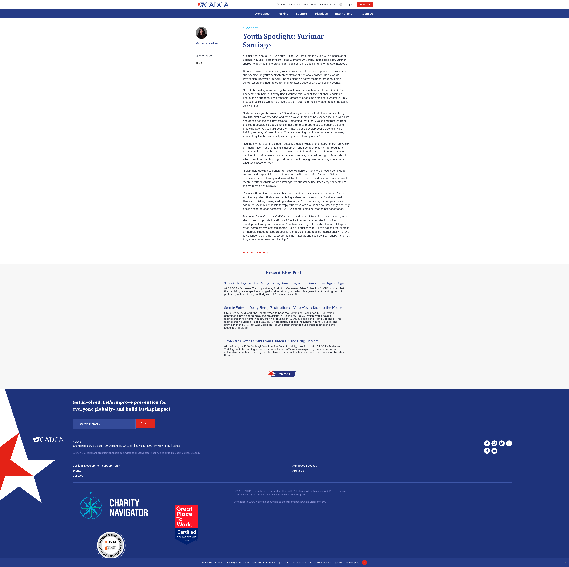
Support (301, 13)
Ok (364, 562)
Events (77, 470)
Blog (283, 4)
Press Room (309, 4)
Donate (365, 4)
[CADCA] (213, 4)
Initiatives (321, 13)
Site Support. (298, 494)
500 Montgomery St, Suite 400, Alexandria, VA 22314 (103, 445)
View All (284, 373)
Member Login (327, 4)
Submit (145, 423)
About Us (367, 13)
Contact (78, 475)
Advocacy (262, 13)
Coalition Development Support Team (96, 465)
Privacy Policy (162, 445)
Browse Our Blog (257, 252)
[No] (565, 562)
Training (282, 13)
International (344, 13)
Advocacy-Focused (304, 465)
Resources (294, 4)
